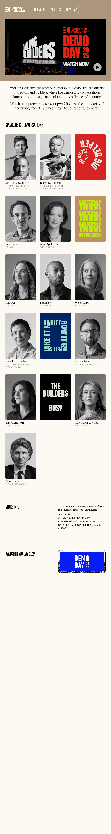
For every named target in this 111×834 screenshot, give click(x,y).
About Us (56, 9)
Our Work (39, 9)
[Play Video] (55, 47)
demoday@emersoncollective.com (79, 509)
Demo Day (71, 9)
